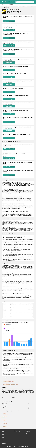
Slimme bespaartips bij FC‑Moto (8, 380)
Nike (2, 440)
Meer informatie (5, 150)
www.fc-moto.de (15, 398)
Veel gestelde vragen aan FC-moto (8, 381)
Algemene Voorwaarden (30, 433)
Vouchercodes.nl (7, 2)
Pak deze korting (9, 62)
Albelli (3, 431)
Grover (3, 437)
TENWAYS (4, 425)
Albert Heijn (4, 433)
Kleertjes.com (4, 439)
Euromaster (5, 419)
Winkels (3, 4)
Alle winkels (4, 443)
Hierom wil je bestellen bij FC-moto (8, 383)
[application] (18, 340)
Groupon (3, 436)
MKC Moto (4, 422)
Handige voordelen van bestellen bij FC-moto (10, 384)
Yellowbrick (4, 426)
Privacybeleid (28, 431)
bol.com (3, 434)
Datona (4, 417)
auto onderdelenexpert (6, 414)
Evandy (4, 420)
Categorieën (11, 4)
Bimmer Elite (5, 416)
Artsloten (4, 413)
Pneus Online (5, 423)
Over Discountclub (17, 431)
